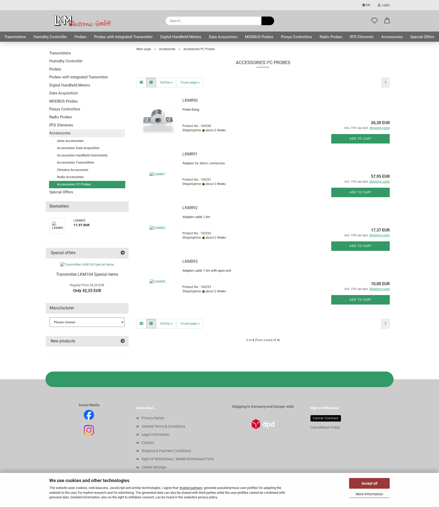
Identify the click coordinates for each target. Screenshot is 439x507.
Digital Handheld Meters (180, 37)
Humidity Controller (50, 37)
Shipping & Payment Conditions (166, 451)
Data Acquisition (223, 37)
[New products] (123, 341)
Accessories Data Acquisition (78, 148)
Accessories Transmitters (75, 162)
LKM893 (190, 261)
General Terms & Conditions (163, 426)
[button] (387, 21)
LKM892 (190, 207)
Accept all (370, 483)
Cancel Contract (326, 418)
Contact (148, 443)
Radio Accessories (70, 177)
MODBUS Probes (259, 37)
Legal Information (155, 434)
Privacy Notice (153, 418)
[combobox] (166, 83)
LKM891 (190, 154)
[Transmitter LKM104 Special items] (87, 264)
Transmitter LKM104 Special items (87, 274)
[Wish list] (374, 21)
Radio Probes (331, 37)
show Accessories (70, 141)
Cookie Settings (154, 467)
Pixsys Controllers (296, 37)
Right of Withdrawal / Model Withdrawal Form (178, 459)
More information (369, 494)
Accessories (392, 37)
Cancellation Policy (325, 427)
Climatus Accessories (72, 170)
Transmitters (15, 37)
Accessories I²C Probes (74, 184)
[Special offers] (123, 253)
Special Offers (422, 37)
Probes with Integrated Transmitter (123, 37)
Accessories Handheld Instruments (82, 155)
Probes (80, 37)
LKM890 (190, 100)
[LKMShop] (82, 21)
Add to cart (360, 138)
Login (385, 5)
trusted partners (191, 488)
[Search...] (267, 21)
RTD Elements (362, 37)
